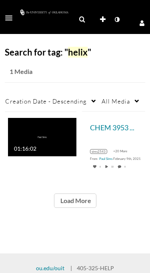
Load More (75, 200)
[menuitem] (82, 19)
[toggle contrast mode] (117, 19)
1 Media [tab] (21, 71)
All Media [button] (116, 101)
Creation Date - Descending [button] (46, 101)
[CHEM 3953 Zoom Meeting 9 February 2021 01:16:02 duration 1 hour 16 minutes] (42, 136)
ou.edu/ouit (50, 268)
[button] (11, 18)
